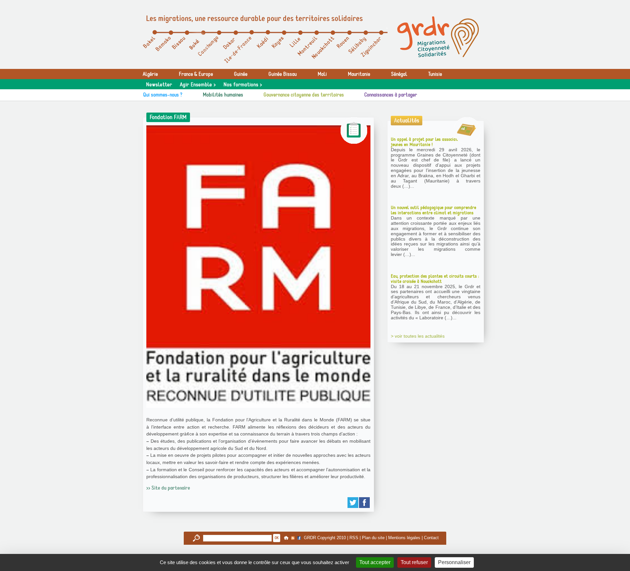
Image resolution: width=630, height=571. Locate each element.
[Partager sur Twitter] (353, 502)
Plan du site (373, 537)
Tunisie (435, 74)
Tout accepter (374, 562)
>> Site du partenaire (168, 488)
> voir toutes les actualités (418, 336)
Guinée (240, 74)
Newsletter (159, 84)
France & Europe (196, 74)
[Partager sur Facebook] (364, 502)
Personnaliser (454, 562)
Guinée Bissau (282, 74)
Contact (431, 537)
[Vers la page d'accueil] (438, 37)
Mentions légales (404, 537)
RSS (353, 537)
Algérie (150, 74)
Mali (322, 74)
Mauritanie (359, 74)
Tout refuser (414, 562)
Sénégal (399, 74)
